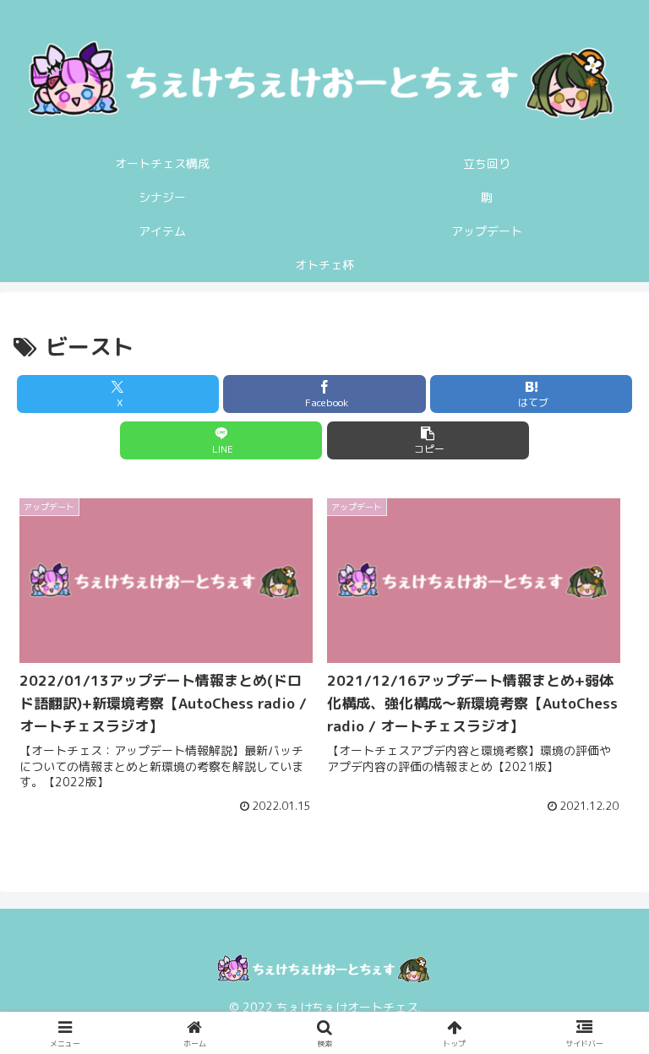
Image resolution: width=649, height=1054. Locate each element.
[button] (428, 440)
